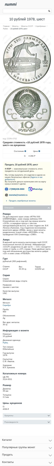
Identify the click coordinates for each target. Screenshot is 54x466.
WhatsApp (37, 189)
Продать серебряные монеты (22, 201)
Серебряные (40, 26)
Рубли (5, 29)
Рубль (5, 343)
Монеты (15, 26)
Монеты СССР (27, 26)
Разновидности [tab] (11, 422)
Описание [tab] (9, 208)
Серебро (7, 305)
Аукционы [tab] (8, 415)
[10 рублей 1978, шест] (27, 59)
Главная (6, 26)
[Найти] (49, 11)
